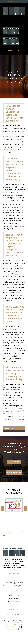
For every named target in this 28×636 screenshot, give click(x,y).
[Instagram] (15, 614)
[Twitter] (10, 614)
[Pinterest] (18, 614)
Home (4, 531)
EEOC (14, 580)
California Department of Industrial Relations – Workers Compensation (14, 586)
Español (14, 606)
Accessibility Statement (11, 629)
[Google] (12, 614)
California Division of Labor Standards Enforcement (14, 583)
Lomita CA (22, 531)
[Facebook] (7, 614)
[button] (25, 508)
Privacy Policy (17, 627)
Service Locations (12, 531)
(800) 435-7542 (17, 1)
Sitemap (21, 629)
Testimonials (14, 578)
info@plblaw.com (15, 601)
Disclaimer (15, 625)
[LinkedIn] (21, 614)
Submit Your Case (15, 472)
